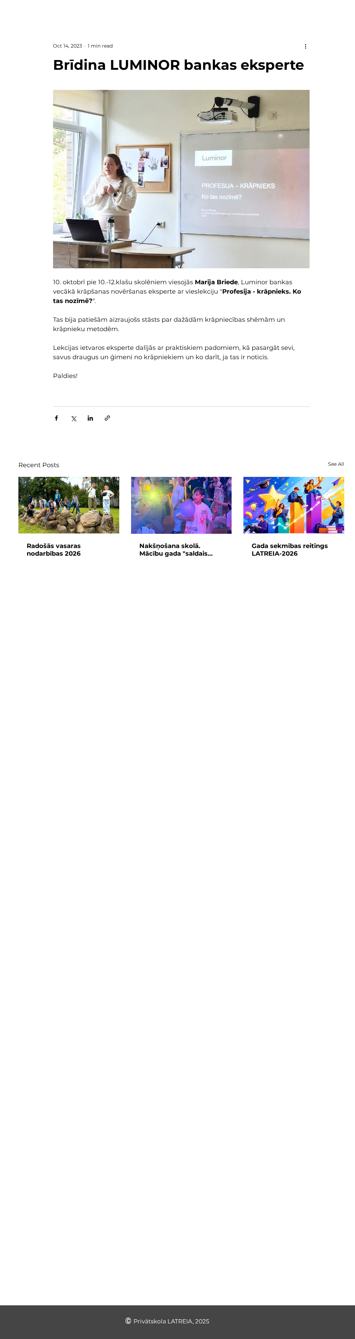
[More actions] (305, 46)
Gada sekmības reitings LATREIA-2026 (290, 549)
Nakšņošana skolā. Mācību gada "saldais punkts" (173, 549)
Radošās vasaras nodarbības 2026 (54, 549)
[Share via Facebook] (56, 418)
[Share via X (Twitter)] (73, 418)
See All (336, 464)
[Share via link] (107, 418)
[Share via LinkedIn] (90, 418)
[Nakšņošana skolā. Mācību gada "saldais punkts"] (181, 505)
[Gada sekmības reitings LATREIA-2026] (293, 505)
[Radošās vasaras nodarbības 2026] (68, 505)
